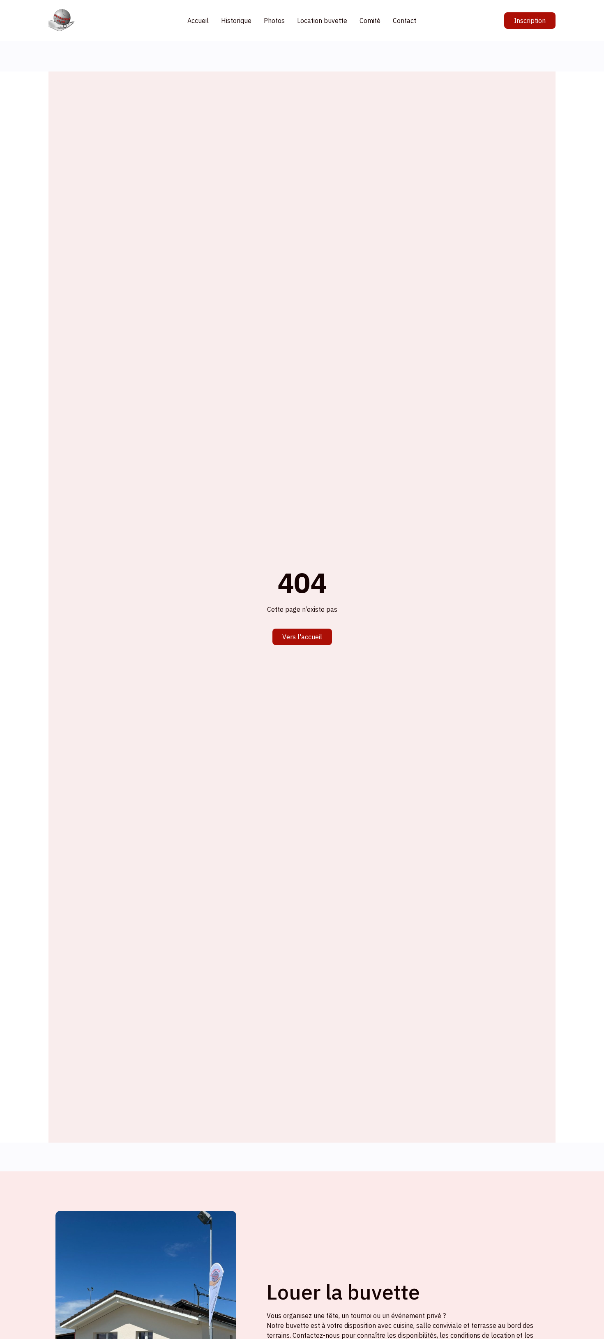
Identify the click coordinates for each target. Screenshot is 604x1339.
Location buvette (322, 20)
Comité (370, 20)
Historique (236, 20)
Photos (274, 20)
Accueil (198, 20)
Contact (404, 20)
